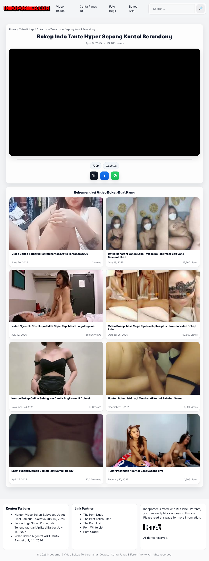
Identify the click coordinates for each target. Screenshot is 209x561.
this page (166, 517)
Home (12, 29)
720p (95, 165)
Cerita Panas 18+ (88, 8)
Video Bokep (60, 8)
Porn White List (93, 527)
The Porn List (92, 523)
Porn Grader (91, 531)
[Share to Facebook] (104, 175)
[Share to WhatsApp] (115, 175)
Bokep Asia (133, 8)
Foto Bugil (112, 8)
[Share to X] (94, 175)
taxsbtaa (111, 165)
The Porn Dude (93, 514)
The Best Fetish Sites (97, 519)
